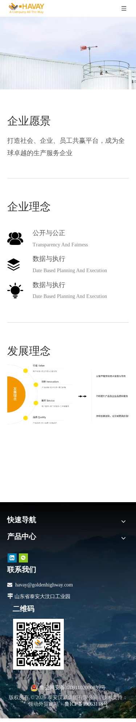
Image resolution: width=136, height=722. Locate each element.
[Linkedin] (12, 557)
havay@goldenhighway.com (44, 585)
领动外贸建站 (43, 704)
